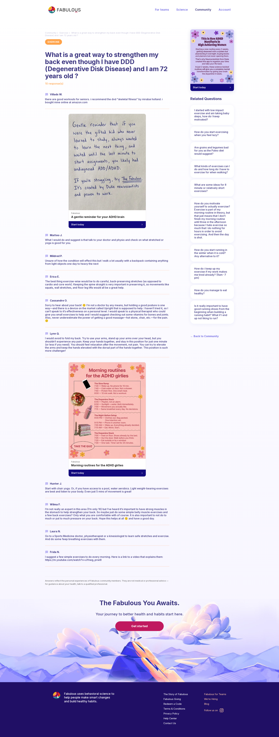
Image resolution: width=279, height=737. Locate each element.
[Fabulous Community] (64, 9)
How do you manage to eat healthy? (210, 292)
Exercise (64, 32)
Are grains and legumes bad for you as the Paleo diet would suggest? (211, 150)
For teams (162, 9)
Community (203, 9)
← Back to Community (204, 336)
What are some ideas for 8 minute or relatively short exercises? (210, 187)
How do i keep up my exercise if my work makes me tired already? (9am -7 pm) (210, 273)
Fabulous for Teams (215, 694)
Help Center (170, 718)
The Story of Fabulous (175, 694)
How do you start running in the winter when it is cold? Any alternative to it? (210, 253)
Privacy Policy (171, 713)
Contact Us (169, 723)
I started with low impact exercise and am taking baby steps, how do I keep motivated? (211, 115)
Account (225, 9)
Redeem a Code (172, 703)
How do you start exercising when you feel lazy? (211, 133)
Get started (139, 626)
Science (182, 9)
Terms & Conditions (174, 708)
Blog (206, 703)
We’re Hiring (211, 699)
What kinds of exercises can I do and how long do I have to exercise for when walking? (212, 169)
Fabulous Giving (172, 699)
